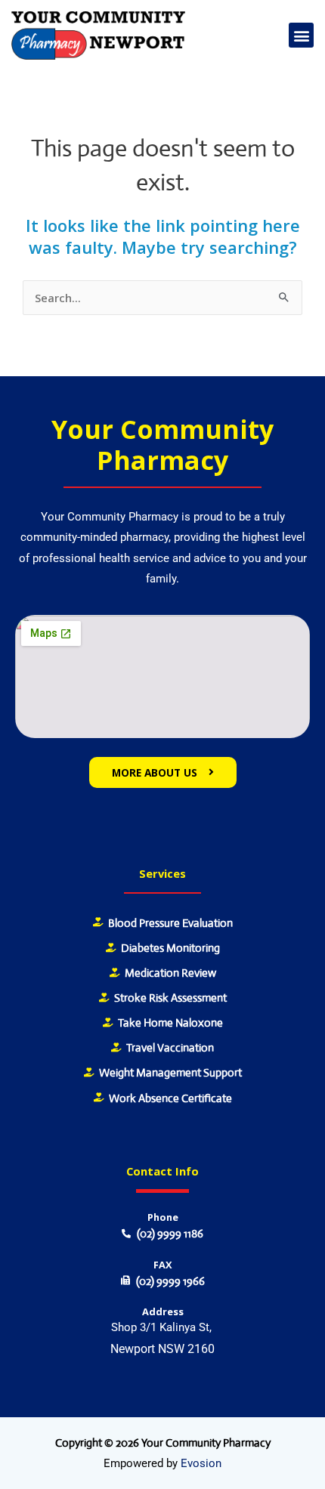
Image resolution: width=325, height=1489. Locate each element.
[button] (301, 35)
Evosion (201, 1463)
